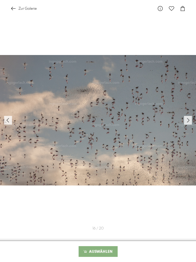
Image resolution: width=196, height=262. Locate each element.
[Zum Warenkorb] (183, 8)
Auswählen (100, 252)
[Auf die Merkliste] (171, 8)
